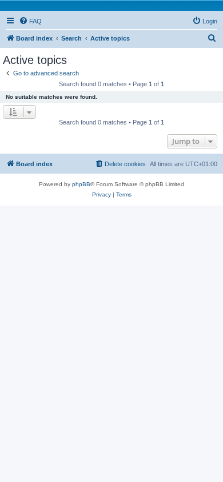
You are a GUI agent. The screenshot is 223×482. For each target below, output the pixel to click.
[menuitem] (30, 21)
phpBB (81, 184)
